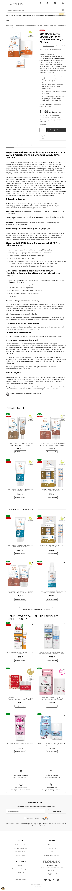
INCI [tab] (31, 145)
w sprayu (34, 263)
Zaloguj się (20, 872)
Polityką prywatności (44, 825)
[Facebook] (45, 879)
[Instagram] (54, 879)
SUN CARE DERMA (48, 46)
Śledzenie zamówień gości (20, 869)
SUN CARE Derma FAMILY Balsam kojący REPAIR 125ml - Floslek (20, 490)
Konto (20, 865)
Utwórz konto (20, 876)
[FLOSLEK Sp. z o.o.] (14, 4)
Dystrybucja (52, 848)
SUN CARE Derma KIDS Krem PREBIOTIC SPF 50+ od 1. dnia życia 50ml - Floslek (52, 444)
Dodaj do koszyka (56, 130)
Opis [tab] (10, 145)
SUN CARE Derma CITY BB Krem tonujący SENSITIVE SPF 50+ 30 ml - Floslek (20, 444)
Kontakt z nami (20, 855)
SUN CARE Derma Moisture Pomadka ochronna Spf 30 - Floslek (51, 490)
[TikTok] (58, 879)
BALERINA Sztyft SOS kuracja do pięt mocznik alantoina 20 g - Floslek (51, 698)
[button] (47, 4)
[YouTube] (49, 879)
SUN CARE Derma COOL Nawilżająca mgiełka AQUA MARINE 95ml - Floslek (52, 591)
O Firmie (52, 851)
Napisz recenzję (56, 49)
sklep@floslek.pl (52, 874)
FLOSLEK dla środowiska (51, 855)
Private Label (52, 845)
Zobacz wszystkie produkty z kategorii (36, 609)
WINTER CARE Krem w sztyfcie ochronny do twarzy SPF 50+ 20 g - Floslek (51, 744)
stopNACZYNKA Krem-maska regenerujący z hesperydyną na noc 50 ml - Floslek (20, 698)
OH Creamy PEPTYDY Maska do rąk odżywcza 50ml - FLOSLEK (20, 744)
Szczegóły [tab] (20, 145)
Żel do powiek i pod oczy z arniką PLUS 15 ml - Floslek (20, 652)
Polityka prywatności (20, 848)
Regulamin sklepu (20, 851)
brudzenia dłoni (52, 191)
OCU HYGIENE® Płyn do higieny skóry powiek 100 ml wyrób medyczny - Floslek (51, 652)
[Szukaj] (63, 10)
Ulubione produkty (20, 879)
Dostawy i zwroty (20, 845)
